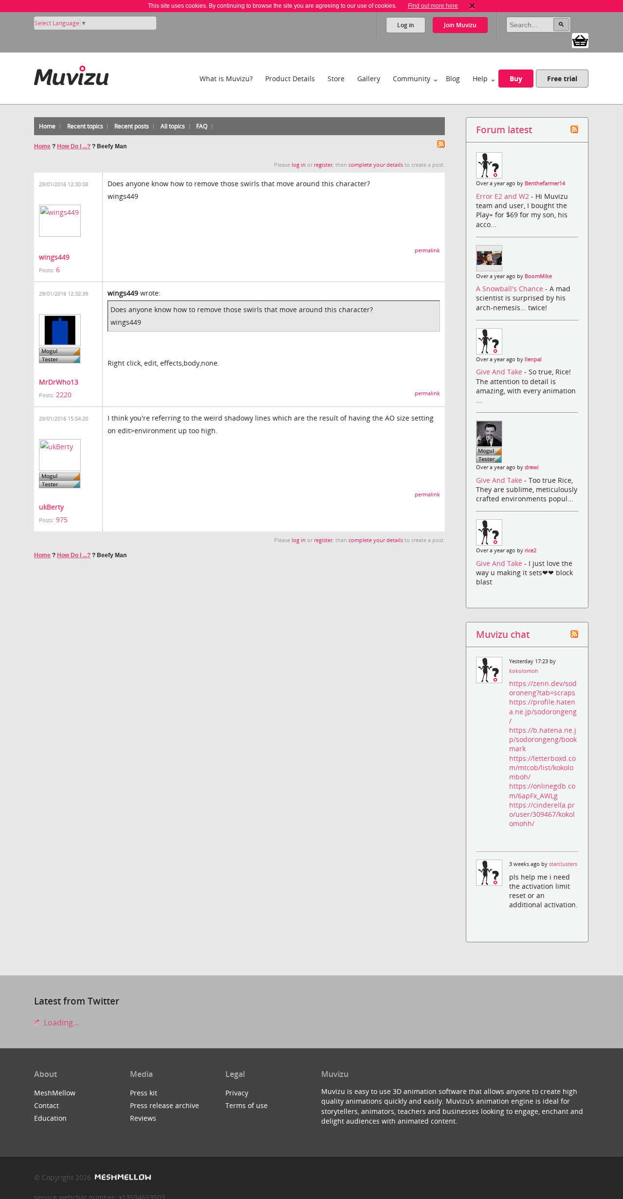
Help (480, 78)
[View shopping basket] (580, 40)
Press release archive (164, 1105)
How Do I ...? (74, 146)
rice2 (530, 550)
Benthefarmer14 (545, 183)
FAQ (201, 126)
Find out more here (433, 5)
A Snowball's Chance (510, 288)
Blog (453, 78)
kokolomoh (523, 671)
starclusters (563, 864)
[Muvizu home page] (71, 73)
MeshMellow (54, 1092)
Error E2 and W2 (503, 196)
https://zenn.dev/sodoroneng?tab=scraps (543, 688)
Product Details (290, 78)
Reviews (143, 1118)
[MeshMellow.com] (122, 1177)
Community (411, 78)
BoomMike (538, 276)
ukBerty (51, 506)
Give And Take (500, 371)
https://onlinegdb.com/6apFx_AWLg (542, 790)
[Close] (472, 5)
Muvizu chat (503, 634)
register (323, 164)
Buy (516, 78)
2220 (64, 394)
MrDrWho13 (58, 382)
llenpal (533, 359)
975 (62, 519)
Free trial (562, 78)
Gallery (368, 78)
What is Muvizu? (226, 78)
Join (460, 25)
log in (299, 164)
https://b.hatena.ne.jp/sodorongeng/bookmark (543, 739)
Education (50, 1118)
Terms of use (246, 1105)
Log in (405, 25)
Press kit (143, 1092)
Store (336, 78)
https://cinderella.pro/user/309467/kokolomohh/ (542, 814)
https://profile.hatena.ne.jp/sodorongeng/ (543, 711)
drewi (532, 467)
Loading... (60, 1022)
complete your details (375, 164)
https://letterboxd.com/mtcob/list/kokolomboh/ (542, 767)
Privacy (236, 1092)
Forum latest (504, 129)
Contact (46, 1105)
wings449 (54, 257)
